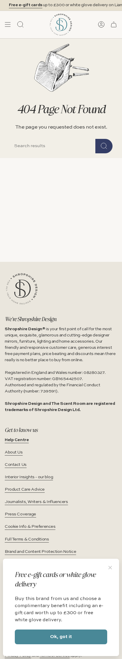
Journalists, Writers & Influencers (36, 502)
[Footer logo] (22, 289)
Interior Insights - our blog (29, 477)
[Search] (104, 146)
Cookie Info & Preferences (30, 527)
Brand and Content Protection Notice (40, 552)
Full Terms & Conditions (27, 539)
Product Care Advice (25, 489)
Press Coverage (20, 514)
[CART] (113, 24)
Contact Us (16, 465)
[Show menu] (8, 24)
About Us (14, 452)
